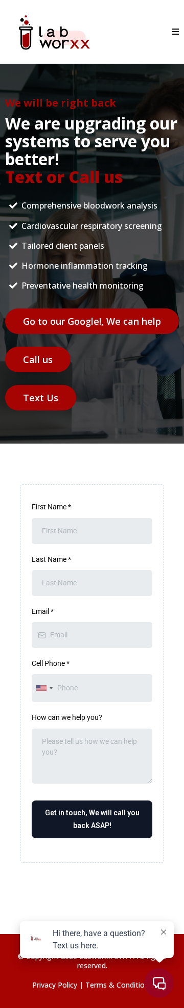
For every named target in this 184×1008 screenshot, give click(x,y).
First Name (51, 507)
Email (43, 611)
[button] (174, 31)
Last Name (51, 559)
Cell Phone (51, 663)
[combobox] (44, 688)
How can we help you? (67, 717)
